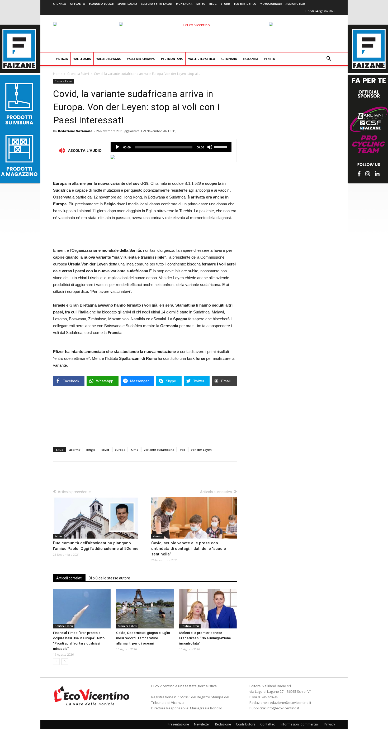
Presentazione (178, 724)
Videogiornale (271, 4)
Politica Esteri (64, 626)
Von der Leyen (201, 450)
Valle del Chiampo (141, 59)
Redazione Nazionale (75, 131)
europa (120, 450)
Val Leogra (82, 59)
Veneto (269, 59)
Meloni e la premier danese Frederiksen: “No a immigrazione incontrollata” (205, 638)
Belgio (91, 450)
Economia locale (101, 4)
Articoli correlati (69, 578)
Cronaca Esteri (78, 73)
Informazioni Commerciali (300, 724)
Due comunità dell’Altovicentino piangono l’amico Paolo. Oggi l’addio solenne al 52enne (96, 546)
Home (57, 73)
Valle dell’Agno (108, 59)
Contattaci (268, 724)
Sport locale (127, 4)
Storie (225, 4)
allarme (75, 450)
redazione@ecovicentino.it (289, 702)
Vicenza (62, 59)
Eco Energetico (245, 4)
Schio (58, 536)
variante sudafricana (159, 450)
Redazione (223, 724)
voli (182, 450)
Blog (213, 4)
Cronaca (59, 4)
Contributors (245, 724)
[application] (171, 147)
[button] (328, 59)
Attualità (77, 4)
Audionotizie (295, 4)
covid (105, 450)
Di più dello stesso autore (109, 578)
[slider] (221, 146)
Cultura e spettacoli (156, 4)
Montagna (184, 4)
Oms (134, 450)
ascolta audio (117, 147)
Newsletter (202, 724)
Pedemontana (172, 59)
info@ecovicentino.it (283, 708)
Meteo (200, 4)
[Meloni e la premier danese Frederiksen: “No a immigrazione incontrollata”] (208, 608)
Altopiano (229, 59)
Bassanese (250, 59)
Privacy (329, 724)
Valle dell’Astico (201, 59)
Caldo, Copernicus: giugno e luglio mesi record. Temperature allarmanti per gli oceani (143, 638)
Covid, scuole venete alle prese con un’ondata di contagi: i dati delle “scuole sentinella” (188, 548)
